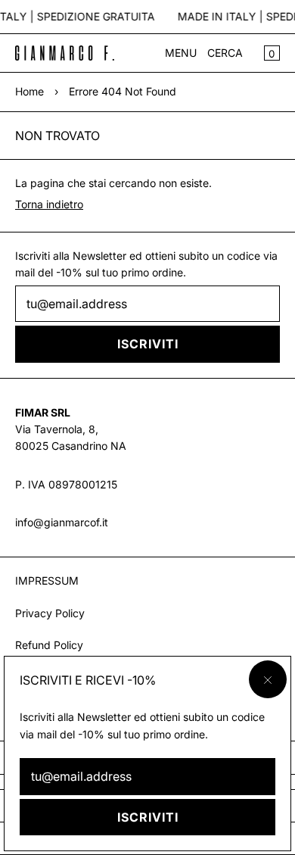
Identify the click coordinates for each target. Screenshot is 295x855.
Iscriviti (148, 817)
